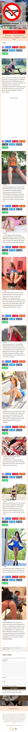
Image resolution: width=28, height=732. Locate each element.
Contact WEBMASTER (6, 721)
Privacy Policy (13, 686)
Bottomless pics (6, 649)
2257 (12, 721)
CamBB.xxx (17, 37)
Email (4, 681)
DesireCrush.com (18, 35)
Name (4, 677)
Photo (4, 648)
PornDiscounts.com (7, 37)
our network (14, 720)
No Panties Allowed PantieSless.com (11, 24)
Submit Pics (15, 32)
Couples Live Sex (14, 137)
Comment (5, 660)
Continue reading (8, 638)
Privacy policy (19, 721)
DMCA (15, 721)
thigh (18, 648)
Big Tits (16, 708)
